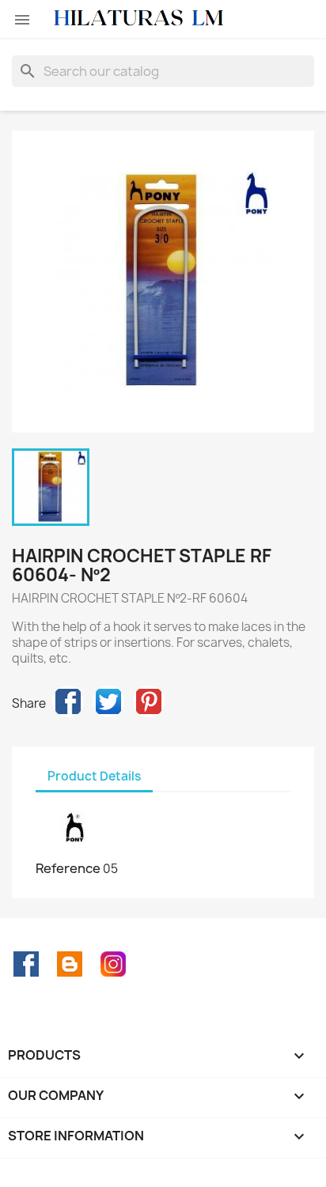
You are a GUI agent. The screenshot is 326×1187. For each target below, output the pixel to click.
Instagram (113, 964)
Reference (68, 868)
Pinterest (149, 701)
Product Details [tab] (94, 776)
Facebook (26, 964)
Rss (69, 964)
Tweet (108, 701)
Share (68, 701)
